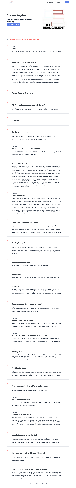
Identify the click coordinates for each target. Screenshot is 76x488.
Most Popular (36, 39)
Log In (67, 2)
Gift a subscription (59, 2)
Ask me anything (50, 2)
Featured (12, 39)
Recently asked (19, 39)
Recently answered (28, 39)
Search (8, 40)
